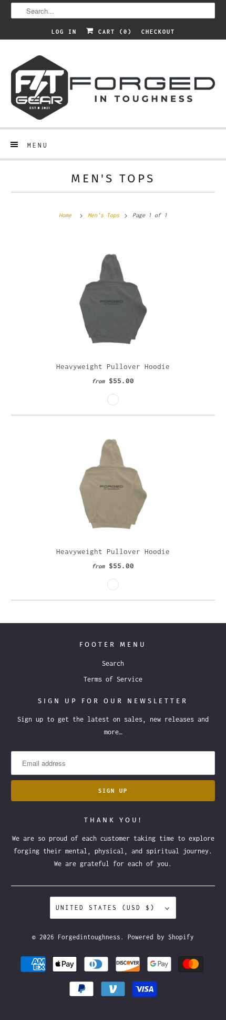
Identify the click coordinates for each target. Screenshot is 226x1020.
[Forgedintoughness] (113, 87)
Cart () (113, 31)
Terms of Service (113, 679)
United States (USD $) (108, 907)
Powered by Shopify (161, 937)
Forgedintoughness (89, 937)
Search (113, 663)
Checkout (158, 31)
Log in (64, 31)
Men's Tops (113, 178)
